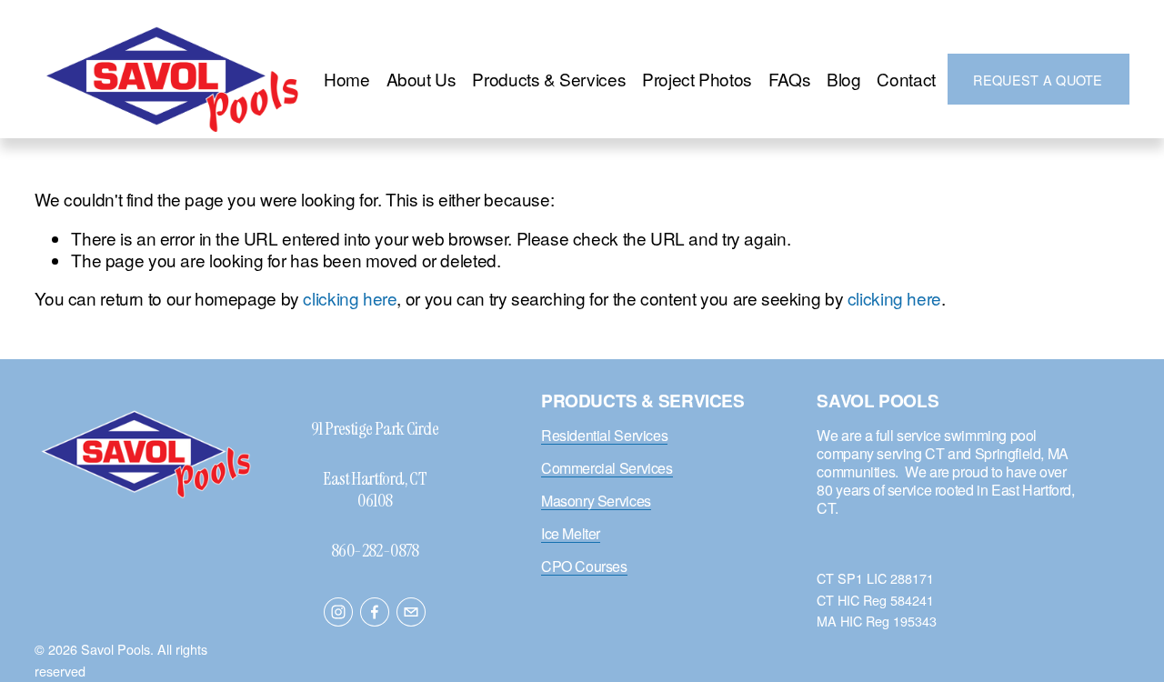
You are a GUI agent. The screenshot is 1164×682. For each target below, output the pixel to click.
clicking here (349, 298)
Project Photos (697, 78)
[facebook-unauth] (374, 612)
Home (346, 78)
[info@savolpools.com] (411, 612)
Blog (843, 78)
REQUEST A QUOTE (1037, 79)
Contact (906, 78)
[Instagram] (338, 612)
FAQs (789, 78)
